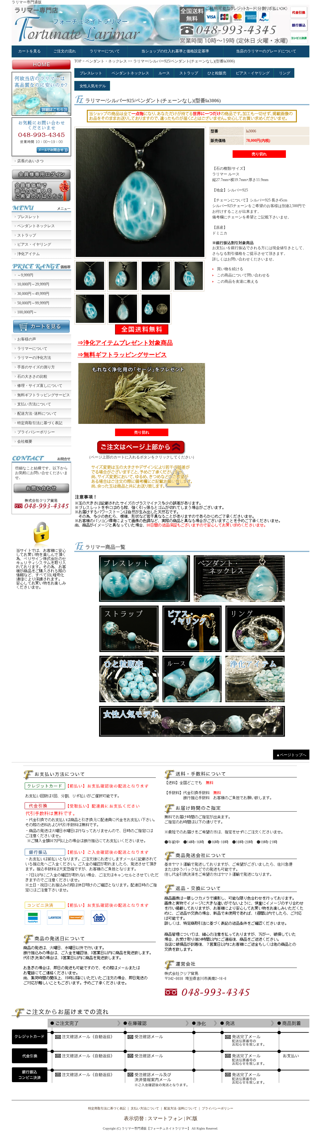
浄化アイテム (28, 254)
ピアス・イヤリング (34, 244)
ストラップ (26, 235)
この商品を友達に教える (237, 281)
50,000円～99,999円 (33, 303)
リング (284, 73)
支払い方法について (34, 404)
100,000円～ (27, 312)
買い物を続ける (230, 269)
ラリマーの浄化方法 (34, 357)
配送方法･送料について (37, 413)
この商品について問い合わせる (243, 275)
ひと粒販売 (217, 73)
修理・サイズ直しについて (39, 385)
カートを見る (29, 51)
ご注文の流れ (64, 51)
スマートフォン (165, 1118)
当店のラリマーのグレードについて (266, 51)
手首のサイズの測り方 (36, 367)
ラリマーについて (105, 51)
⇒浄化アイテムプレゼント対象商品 (125, 342)
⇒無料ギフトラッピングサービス (122, 354)
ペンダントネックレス (36, 226)
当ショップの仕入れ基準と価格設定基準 (175, 51)
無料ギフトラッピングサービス (43, 395)
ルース (164, 73)
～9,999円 (25, 275)
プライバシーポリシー (36, 432)
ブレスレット (28, 217)
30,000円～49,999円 (33, 293)
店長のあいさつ (30, 161)
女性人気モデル (93, 86)
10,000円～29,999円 (33, 284)
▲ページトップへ (291, 755)
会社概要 (24, 441)
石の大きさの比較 (32, 376)
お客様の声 (26, 339)
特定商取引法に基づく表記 (39, 423)
